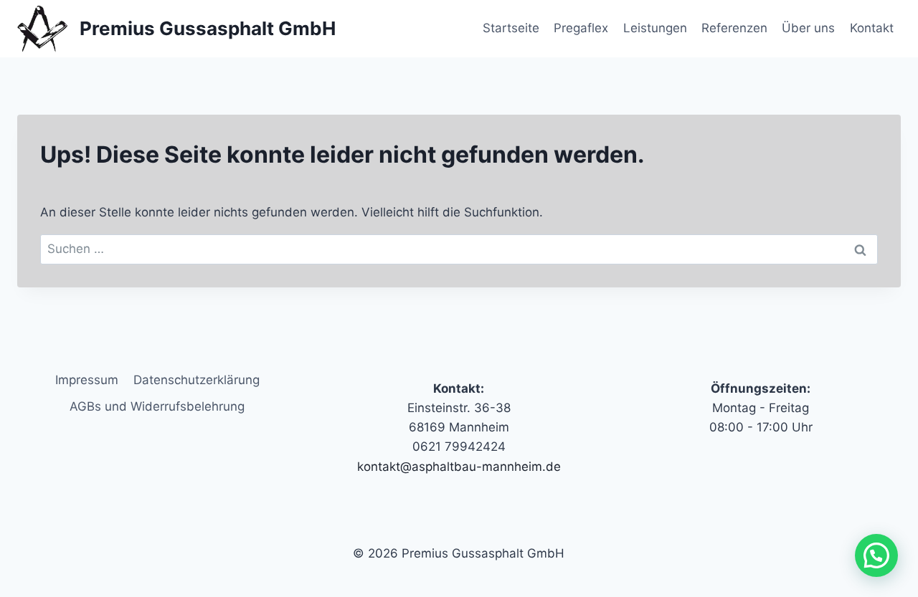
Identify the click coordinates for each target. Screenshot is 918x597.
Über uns (808, 28)
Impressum (86, 380)
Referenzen (734, 28)
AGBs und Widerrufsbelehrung (157, 406)
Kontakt (872, 28)
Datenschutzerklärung (196, 380)
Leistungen (655, 28)
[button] (876, 555)
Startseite (511, 28)
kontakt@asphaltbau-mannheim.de (459, 466)
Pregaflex (581, 28)
